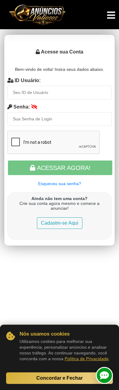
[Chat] (104, 375)
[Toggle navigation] (111, 15)
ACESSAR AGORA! (63, 167)
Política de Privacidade (87, 359)
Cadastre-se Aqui (59, 223)
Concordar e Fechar (59, 378)
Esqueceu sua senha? (59, 183)
